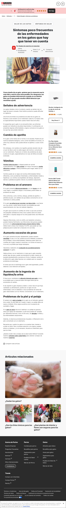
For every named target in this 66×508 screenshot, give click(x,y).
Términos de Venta (9, 493)
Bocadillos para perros (31, 449)
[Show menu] (63, 4)
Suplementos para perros (29, 453)
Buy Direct (55, 120)
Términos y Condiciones (10, 491)
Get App (51, 11)
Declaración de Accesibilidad (52, 491)
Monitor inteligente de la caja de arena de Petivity (56, 109)
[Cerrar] (11, 11)
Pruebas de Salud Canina (29, 458)
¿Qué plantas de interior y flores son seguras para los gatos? (46, 427)
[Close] (63, 503)
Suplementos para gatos (48, 456)
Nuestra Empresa (10, 446)
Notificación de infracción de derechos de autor (41, 493)
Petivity (7, 483)
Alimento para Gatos (49, 446)
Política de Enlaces (21, 493)
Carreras (7, 459)
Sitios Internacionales (11, 462)
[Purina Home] (28, 4)
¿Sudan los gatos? (13, 401)
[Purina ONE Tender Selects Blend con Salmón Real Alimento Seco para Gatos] (56, 169)
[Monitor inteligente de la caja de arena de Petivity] (56, 98)
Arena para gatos (48, 452)
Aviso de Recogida (24, 491)
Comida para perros (30, 446)
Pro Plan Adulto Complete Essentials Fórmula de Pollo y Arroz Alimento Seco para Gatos (55, 145)
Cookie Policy (26, 506)
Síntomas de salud (43, 24)
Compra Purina (9, 480)
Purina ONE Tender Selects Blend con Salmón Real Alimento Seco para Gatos (55, 181)
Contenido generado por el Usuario (13, 495)
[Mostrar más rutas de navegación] (14, 16)
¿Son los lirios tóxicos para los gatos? (18, 426)
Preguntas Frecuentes (11, 449)
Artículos (9, 16)
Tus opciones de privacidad (11, 497)
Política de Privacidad (37, 491)
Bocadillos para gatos (49, 449)
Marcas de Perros (29, 462)
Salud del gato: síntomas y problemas (27, 16)
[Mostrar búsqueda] (58, 4)
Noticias (7, 455)
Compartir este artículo (49, 50)
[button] (56, 158)
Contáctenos (10, 466)
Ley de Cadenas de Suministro (33, 495)
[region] (33, 504)
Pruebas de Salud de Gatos (49, 461)
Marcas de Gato (48, 466)
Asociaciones (9, 452)
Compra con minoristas (12, 477)
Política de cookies (48, 495)
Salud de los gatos (22, 24)
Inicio (3, 16)
